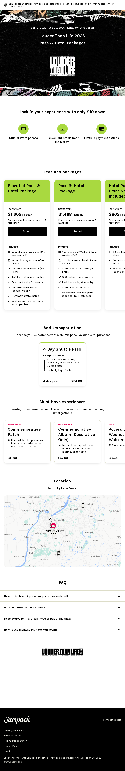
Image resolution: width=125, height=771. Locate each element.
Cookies (8, 751)
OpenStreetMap (114, 565)
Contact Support (112, 720)
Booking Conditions (14, 730)
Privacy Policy (11, 746)
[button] (53, 526)
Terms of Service (12, 735)
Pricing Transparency (15, 741)
